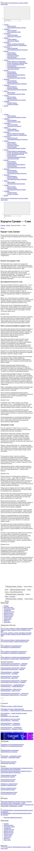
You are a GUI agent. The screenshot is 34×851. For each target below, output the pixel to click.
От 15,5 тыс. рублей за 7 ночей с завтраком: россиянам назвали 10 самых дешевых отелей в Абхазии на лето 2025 (16, 634)
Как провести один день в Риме (10, 716)
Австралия (7, 33)
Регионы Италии (12, 76)
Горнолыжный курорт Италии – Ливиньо (12, 669)
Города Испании (12, 80)
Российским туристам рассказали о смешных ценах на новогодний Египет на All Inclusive (16, 771)
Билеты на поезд (8, 613)
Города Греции (11, 52)
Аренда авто (7, 619)
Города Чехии (11, 92)
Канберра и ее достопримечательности (12, 746)
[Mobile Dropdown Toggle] (10, 29)
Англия (6, 24)
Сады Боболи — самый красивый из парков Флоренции (16, 710)
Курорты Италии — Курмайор (9, 673)
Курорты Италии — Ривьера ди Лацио (11, 729)
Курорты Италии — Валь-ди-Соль (10, 690)
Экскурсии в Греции (13, 55)
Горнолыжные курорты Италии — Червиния (13, 665)
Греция (6, 51)
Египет (6, 60)
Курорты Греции (12, 54)
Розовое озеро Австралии (8, 763)
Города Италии (11, 72)
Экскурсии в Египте (13, 69)
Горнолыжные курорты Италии (16, 75)
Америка (6, 29)
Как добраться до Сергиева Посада (10, 647)
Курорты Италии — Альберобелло (10, 724)
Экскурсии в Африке (13, 41)
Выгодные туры (8, 607)
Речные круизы (8, 616)
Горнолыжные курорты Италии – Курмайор (13, 682)
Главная (6, 606)
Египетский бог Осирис (7, 781)
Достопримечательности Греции (16, 58)
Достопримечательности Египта (16, 67)
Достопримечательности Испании (17, 83)
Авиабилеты (7, 610)
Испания (6, 79)
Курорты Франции (12, 88)
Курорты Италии (12, 73)
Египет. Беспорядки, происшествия (17, 63)
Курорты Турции (12, 98)
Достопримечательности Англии (16, 27)
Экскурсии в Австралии (14, 36)
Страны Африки (12, 39)
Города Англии (11, 26)
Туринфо (6, 101)
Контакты (6, 620)
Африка (6, 38)
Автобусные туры (9, 611)
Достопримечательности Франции (17, 89)
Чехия (5, 91)
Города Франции (12, 86)
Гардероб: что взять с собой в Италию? (12, 706)
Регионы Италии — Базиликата (10, 720)
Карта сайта (7, 622)
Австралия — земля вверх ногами (10, 757)
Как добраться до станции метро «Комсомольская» (15, 658)
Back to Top (4, 845)
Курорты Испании (12, 82)
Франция (6, 85)
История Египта (11, 66)
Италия (6, 70)
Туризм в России (12, 103)
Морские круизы (8, 614)
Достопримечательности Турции (16, 100)
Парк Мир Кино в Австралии (9, 751)
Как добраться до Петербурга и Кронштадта (13, 653)
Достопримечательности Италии (16, 77)
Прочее (6, 106)
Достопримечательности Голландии (17, 49)
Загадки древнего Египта (8, 789)
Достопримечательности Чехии (16, 94)
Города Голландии (12, 48)
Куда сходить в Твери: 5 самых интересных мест (14, 641)
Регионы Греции (12, 57)
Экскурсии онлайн (9, 609)
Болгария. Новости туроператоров (17, 45)
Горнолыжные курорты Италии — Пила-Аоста (14, 695)
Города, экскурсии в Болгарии (15, 44)
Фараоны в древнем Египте (8, 785)
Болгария (6, 42)
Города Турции (11, 97)
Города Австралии (12, 35)
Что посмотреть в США (14, 32)
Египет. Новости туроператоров (16, 61)
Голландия (7, 46)
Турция (6, 95)
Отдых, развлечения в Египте (15, 64)
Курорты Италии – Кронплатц (9, 678)
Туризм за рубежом (12, 104)
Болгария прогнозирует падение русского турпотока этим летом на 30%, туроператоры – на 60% (17, 805)
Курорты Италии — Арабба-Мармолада (12, 686)
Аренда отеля (8, 617)
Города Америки (12, 30)
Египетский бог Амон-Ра (8, 776)
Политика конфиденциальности (13, 817)
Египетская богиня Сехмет (8, 794)
